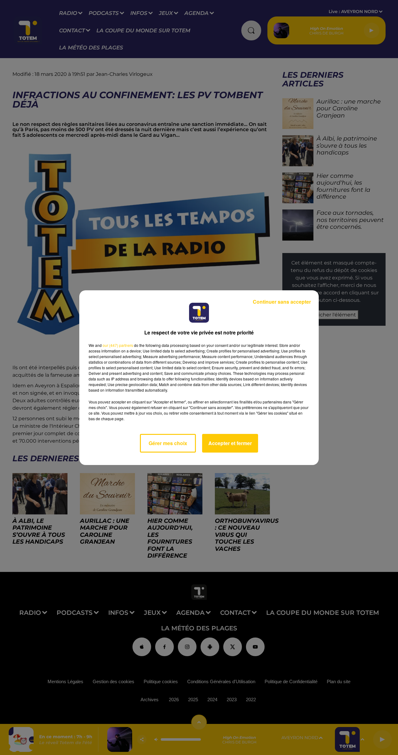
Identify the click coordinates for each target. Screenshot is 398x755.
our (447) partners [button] (118, 345)
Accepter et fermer (230, 443)
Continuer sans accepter (282, 301)
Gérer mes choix (168, 443)
